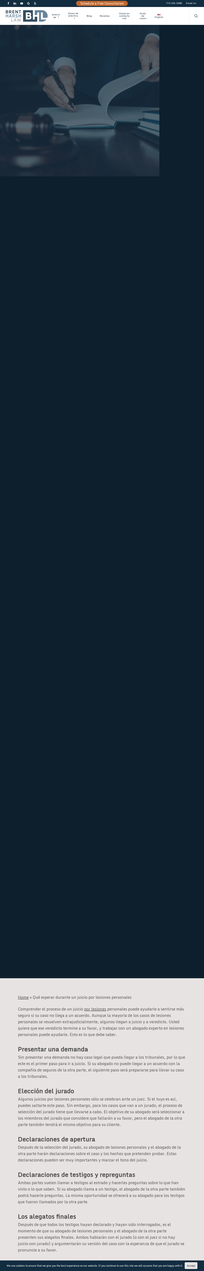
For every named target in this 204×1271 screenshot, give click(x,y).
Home (23, 997)
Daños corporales (100, 598)
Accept (191, 1265)
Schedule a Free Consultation (102, 3)
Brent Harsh (32, 598)
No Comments (127, 543)
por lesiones (95, 1009)
